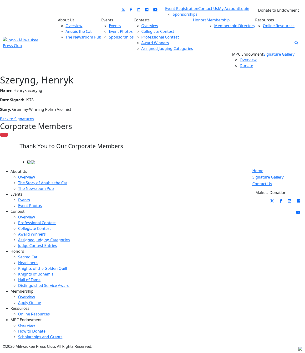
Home (257, 170)
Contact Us (262, 183)
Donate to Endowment (278, 10)
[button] (296, 42)
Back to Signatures (17, 118)
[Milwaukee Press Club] (26, 42)
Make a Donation (270, 192)
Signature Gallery (268, 177)
